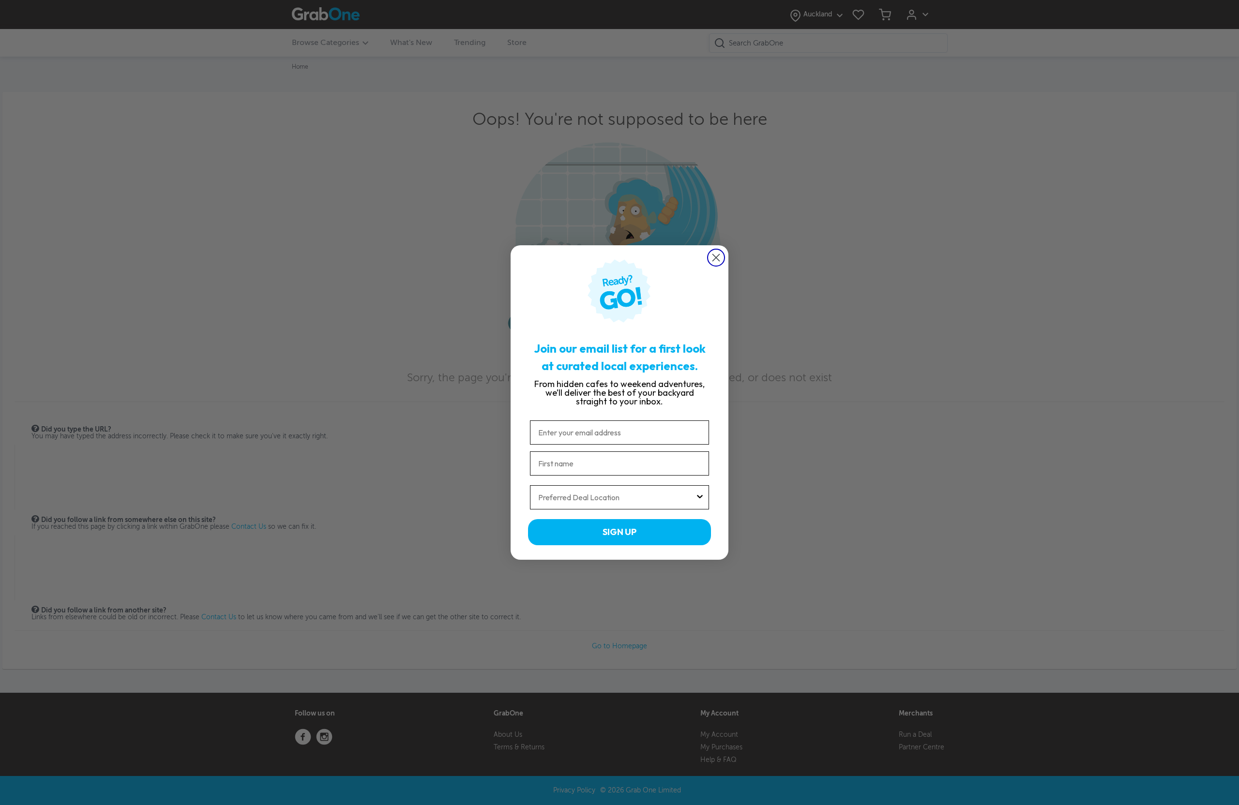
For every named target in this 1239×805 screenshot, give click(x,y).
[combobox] (616, 497)
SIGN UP (619, 531)
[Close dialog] (716, 257)
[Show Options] (700, 497)
